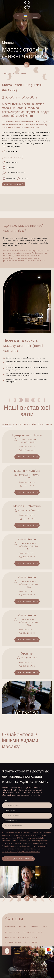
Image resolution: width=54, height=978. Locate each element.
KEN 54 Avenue (29, 657)
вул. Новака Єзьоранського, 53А (29, 546)
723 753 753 (29, 518)
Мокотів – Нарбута (27, 470)
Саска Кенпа (27, 539)
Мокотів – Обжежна (27, 506)
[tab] (7, 424)
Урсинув (27, 653)
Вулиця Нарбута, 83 (29, 476)
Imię (6, 800)
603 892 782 (29, 666)
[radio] (8, 167)
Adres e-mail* (9, 811)
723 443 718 (28, 485)
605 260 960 (29, 557)
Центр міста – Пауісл (27, 435)
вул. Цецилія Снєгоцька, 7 (29, 440)
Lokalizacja (11, 151)
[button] (25, 16)
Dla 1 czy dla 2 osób (17, 173)
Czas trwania (12, 162)
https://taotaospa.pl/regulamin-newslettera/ (21, 851)
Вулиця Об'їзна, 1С (29, 510)
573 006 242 (29, 450)
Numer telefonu (10, 821)
